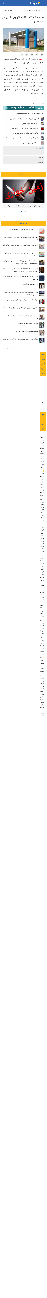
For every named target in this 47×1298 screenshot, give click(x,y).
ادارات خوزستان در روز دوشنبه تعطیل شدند (24, 128)
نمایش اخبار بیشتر (42, 715)
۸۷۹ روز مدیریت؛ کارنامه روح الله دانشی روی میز (41, 645)
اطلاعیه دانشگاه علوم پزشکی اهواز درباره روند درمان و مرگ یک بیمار (41, 571)
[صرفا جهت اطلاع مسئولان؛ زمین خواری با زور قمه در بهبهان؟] (23, 191)
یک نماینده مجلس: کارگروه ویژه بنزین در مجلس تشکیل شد (20, 245)
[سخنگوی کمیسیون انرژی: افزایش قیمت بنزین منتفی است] (41, 309)
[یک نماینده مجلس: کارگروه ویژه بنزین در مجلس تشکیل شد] (41, 246)
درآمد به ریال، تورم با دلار (31, 123)
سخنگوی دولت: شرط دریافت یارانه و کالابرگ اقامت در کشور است (20, 340)
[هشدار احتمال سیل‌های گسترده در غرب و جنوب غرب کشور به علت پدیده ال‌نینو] (41, 293)
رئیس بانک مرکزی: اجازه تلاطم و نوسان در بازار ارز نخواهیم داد (41, 604)
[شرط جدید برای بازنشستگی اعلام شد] (41, 325)
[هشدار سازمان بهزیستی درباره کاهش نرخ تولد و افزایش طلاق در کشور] (41, 254)
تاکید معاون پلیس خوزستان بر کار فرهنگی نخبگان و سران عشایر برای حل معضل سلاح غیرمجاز (41, 691)
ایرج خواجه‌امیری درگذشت (30, 284)
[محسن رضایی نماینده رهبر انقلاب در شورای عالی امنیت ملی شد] (41, 317)
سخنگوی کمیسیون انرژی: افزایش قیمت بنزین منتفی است (21, 308)
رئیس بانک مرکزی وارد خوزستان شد (41, 627)
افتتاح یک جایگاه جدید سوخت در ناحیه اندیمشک (22, 138)
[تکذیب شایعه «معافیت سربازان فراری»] (41, 332)
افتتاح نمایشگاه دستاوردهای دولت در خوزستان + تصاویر (40, 664)
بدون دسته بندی (37, 103)
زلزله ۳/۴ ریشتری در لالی (31, 142)
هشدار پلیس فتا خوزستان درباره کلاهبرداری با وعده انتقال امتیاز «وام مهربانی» (41, 510)
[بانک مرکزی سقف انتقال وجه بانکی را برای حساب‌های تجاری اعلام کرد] (41, 278)
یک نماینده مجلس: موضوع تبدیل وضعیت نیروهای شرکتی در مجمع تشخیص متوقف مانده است (21, 262)
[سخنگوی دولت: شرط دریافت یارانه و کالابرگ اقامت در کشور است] (41, 340)
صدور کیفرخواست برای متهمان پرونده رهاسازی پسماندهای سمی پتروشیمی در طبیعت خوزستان (40, 483)
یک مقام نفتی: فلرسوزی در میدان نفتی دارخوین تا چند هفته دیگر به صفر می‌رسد (41, 451)
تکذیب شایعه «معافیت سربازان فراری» (27, 331)
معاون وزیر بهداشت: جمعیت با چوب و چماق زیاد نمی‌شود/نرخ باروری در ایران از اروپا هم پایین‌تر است (20, 270)
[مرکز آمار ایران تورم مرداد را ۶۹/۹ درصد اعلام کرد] (41, 231)
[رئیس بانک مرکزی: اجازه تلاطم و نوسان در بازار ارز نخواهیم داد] (41, 238)
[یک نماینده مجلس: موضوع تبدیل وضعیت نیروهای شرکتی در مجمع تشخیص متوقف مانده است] (41, 262)
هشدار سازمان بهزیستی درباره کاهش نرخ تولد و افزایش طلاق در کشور (21, 254)
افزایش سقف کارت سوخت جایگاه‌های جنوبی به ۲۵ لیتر (22, 300)
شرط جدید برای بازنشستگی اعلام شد (27, 323)
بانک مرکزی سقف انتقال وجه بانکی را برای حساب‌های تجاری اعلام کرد (20, 277)
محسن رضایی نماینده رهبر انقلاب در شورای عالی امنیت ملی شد (20, 316)
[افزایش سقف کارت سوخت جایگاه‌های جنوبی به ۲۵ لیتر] (41, 301)
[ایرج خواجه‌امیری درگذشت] (41, 285)
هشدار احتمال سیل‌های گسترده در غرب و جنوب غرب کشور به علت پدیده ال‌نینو (21, 293)
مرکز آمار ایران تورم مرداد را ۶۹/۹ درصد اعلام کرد (42, 539)
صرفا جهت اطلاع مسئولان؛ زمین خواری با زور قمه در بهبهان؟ (26, 206)
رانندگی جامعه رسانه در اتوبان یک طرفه (26, 133)
